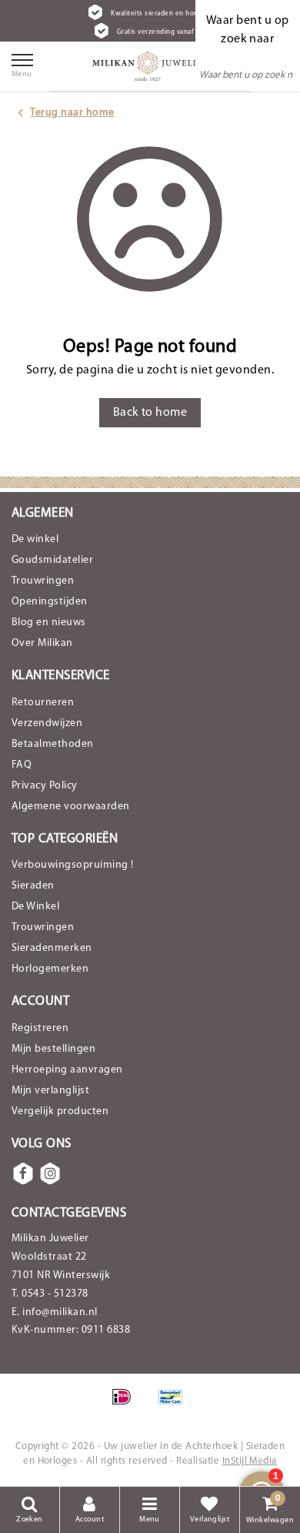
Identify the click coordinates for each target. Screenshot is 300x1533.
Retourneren (43, 702)
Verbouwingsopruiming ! (73, 865)
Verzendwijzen (47, 723)
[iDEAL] (126, 1405)
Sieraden (33, 886)
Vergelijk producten (60, 1111)
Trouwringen (43, 581)
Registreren (40, 1028)
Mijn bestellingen (53, 1049)
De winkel (35, 539)
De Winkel (35, 906)
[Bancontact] (175, 1405)
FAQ (22, 765)
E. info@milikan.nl (55, 1312)
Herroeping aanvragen (67, 1070)
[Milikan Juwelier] (150, 66)
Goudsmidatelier (52, 560)
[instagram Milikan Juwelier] (50, 1173)
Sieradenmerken (52, 948)
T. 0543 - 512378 (50, 1294)
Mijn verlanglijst (50, 1090)
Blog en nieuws (49, 622)
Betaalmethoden (53, 744)
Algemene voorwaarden (71, 806)
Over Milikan (42, 643)
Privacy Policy (45, 786)
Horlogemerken (50, 969)
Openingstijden (50, 602)
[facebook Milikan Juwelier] (23, 1173)
